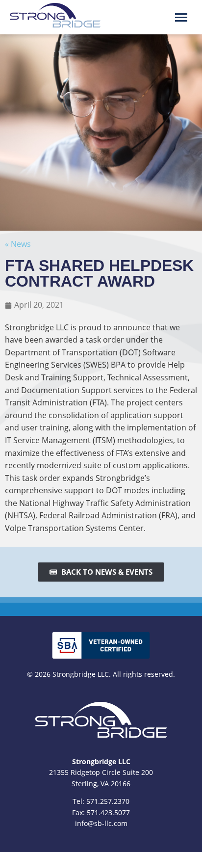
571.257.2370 (107, 801)
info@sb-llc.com (101, 823)
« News (18, 244)
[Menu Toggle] (181, 17)
